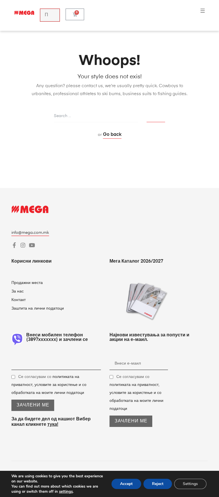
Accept (126, 483)
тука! (52, 424)
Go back (112, 134)
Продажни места (27, 283)
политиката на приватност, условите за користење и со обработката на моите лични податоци (48, 385)
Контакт (19, 300)
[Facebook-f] (14, 245)
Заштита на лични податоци (37, 308)
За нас (17, 291)
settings (66, 491)
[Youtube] (32, 245)
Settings (190, 483)
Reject (157, 483)
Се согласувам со (48, 385)
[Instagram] (23, 245)
